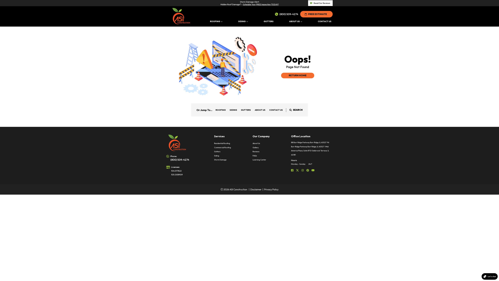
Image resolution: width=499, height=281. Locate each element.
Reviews (256, 151)
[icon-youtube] (313, 170)
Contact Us (276, 110)
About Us (260, 110)
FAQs (255, 156)
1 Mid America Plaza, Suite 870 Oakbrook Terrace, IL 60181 (310, 150)
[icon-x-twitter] (297, 170)
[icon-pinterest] (307, 170)
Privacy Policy (271, 189)
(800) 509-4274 (288, 14)
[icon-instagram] (302, 170)
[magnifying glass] (290, 110)
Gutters (246, 110)
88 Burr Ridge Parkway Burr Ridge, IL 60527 (309, 142)
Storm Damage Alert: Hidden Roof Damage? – (249, 3)
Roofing (221, 110)
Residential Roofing (222, 143)
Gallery (256, 147)
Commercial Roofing (222, 147)
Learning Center (259, 160)
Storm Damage (220, 160)
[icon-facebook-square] (292, 170)
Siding (233, 110)
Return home (298, 75)
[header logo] (187, 143)
